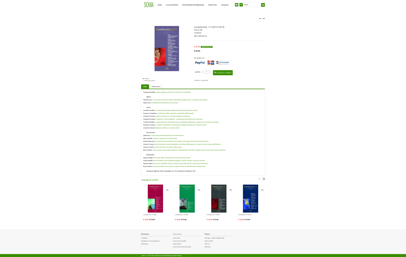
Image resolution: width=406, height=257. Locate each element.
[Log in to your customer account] (236, 5)
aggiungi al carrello (224, 72)
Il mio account (177, 234)
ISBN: (200, 36)
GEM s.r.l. (207, 244)
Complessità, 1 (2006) (149, 214)
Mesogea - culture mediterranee (214, 238)
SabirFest (208, 247)
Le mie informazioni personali (182, 247)
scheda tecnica (156, 86)
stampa (147, 78)
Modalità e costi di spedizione (150, 241)
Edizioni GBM (209, 241)
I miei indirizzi (177, 244)
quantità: (197, 72)
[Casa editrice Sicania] (149, 4)
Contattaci (144, 238)
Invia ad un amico (150, 80)
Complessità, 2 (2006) (181, 214)
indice (145, 86)
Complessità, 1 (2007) (213, 214)
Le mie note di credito (179, 241)
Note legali (144, 244)
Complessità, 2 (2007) (244, 214)
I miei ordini (176, 238)
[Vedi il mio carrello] (263, 5)
